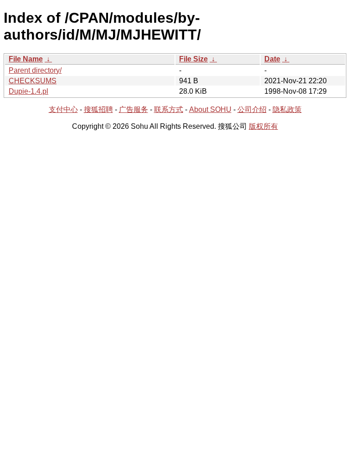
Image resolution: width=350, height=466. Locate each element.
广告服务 (133, 109)
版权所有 (263, 126)
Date (272, 59)
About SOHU (210, 109)
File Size (193, 59)
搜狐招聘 (98, 109)
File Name (26, 59)
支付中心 (63, 109)
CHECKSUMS (33, 81)
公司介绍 (252, 109)
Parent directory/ (35, 70)
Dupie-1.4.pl (28, 91)
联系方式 (168, 109)
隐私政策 (287, 109)
